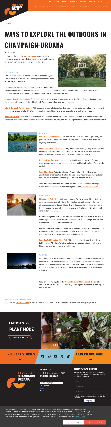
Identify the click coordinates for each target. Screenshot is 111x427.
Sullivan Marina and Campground (77, 282)
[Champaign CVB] (21, 380)
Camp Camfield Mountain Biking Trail (53, 240)
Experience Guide (22, 303)
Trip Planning (96, 7)
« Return (8, 24)
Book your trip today (89, 187)
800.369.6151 (53, 376)
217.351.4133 (44, 376)
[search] (107, 2)
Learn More (80, 417)
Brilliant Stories (40, 7)
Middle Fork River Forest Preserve (87, 261)
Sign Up (89, 401)
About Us (104, 7)
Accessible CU (74, 7)
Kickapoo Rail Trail (46, 199)
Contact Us (45, 370)
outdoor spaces (30, 56)
